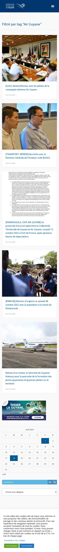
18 (14, 458)
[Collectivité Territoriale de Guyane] (15, 6)
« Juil (4, 474)
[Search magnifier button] (54, 482)
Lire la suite (10, 95)
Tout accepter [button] (11, 545)
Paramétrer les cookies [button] (14, 540)
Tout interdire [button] (26, 545)
